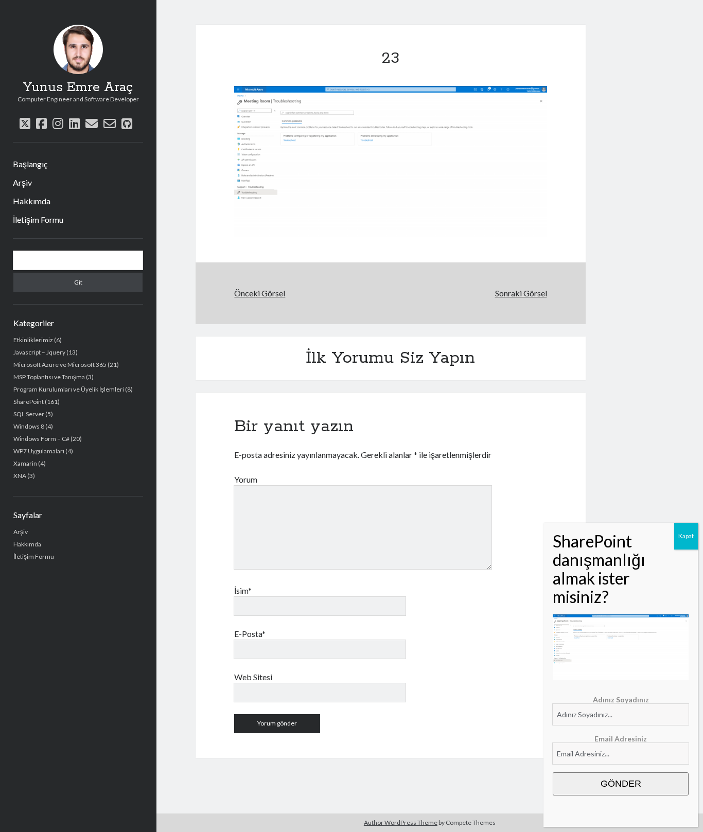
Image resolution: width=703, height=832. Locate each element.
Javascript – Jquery (39, 352)
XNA (19, 476)
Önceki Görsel (259, 293)
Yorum (245, 479)
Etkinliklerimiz (33, 340)
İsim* (243, 590)
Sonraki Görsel (521, 293)
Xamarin (25, 463)
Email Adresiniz (620, 738)
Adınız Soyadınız (621, 699)
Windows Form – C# (41, 438)
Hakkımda (31, 201)
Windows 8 (28, 426)
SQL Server (28, 414)
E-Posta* (250, 634)
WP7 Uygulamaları (38, 451)
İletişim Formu (38, 219)
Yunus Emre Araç (78, 87)
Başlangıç (30, 164)
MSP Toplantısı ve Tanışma (49, 377)
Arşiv (22, 182)
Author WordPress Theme (400, 822)
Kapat (686, 536)
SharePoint (28, 401)
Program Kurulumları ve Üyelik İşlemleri (68, 389)
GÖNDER (621, 783)
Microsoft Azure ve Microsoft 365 (60, 364)
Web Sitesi (253, 677)
